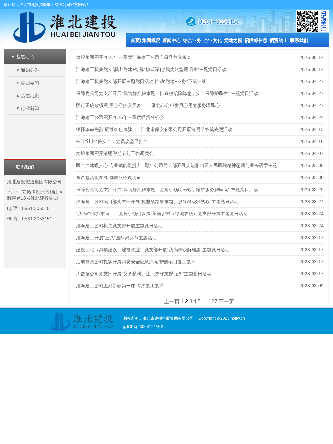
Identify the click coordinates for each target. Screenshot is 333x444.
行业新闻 (30, 108)
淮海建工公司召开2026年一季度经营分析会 (120, 117)
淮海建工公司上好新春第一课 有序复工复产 (120, 285)
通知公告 (30, 70)
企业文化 (213, 40)
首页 (135, 40)
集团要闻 (30, 82)
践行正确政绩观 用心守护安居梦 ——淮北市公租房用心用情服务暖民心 (148, 105)
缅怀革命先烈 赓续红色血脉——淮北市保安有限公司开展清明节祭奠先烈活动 (154, 129)
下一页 (226, 301)
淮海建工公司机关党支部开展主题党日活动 (119, 225)
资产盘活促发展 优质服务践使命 (108, 177)
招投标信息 (256, 40)
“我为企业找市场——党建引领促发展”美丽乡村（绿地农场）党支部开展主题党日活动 (162, 213)
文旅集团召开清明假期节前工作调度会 (114, 153)
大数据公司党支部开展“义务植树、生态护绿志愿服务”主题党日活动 (143, 273)
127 (212, 301)
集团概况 (151, 40)
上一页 (172, 301)
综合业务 (192, 40)
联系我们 (299, 40)
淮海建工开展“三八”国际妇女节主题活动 (116, 237)
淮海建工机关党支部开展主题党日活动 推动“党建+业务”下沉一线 (141, 81)
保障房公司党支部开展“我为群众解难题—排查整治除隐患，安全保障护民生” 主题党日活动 (167, 93)
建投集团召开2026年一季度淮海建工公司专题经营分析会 (133, 57)
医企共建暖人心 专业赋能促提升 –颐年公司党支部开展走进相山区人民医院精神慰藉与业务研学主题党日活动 (185, 165)
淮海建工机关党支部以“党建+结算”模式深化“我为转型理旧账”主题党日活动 (151, 69)
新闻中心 (172, 40)
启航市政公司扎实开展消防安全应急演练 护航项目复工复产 (136, 261)
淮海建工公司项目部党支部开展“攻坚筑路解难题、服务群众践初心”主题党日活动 (157, 201)
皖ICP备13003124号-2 (143, 326)
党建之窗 (233, 40)
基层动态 (30, 95)
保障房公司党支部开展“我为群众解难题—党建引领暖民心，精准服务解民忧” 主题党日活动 (167, 189)
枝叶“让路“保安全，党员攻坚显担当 (112, 141)
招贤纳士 (279, 40)
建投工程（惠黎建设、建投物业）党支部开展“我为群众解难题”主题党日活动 (153, 249)
